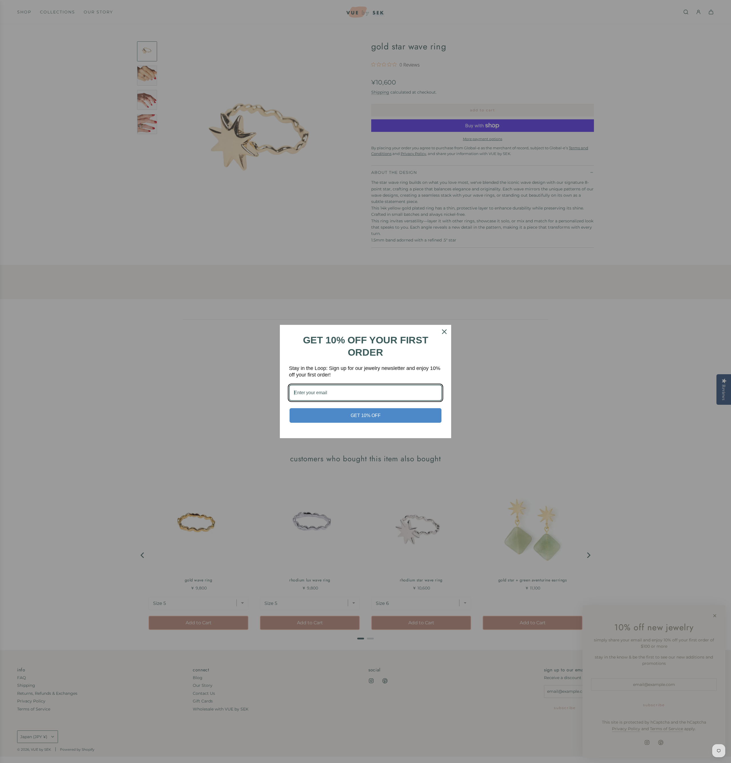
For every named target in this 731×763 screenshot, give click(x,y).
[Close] (444, 332)
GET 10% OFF (366, 415)
